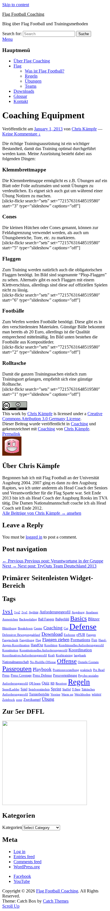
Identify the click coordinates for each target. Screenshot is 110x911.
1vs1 (7, 611)
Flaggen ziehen (55, 639)
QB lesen (35, 683)
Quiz (45, 683)
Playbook (42, 669)
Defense (82, 626)
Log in (19, 851)
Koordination (80, 650)
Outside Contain (88, 662)
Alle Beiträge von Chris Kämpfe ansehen (41, 513)
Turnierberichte (39, 694)
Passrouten (17, 668)
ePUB (80, 634)
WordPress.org (27, 866)
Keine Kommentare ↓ (21, 134)
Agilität (33, 612)
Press (6, 675)
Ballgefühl (62, 619)
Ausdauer (92, 612)
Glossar (20, 96)
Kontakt (21, 101)
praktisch (86, 670)
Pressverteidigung (65, 675)
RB (52, 683)
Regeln (31, 76)
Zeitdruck (8, 699)
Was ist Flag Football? (44, 71)
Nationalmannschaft (15, 662)
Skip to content (15, 4)
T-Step (76, 689)
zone (19, 699)
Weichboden (82, 694)
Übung (48, 699)
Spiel (24, 689)
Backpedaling (28, 619)
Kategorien (12, 827)
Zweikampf (32, 699)
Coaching (79, 423)
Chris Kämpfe (84, 128)
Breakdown (25, 628)
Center (38, 628)
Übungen (33, 81)
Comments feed (27, 861)
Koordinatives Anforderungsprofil (24, 655)
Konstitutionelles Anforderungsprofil (43, 650)
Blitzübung (9, 628)
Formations (80, 640)
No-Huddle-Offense (43, 662)
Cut (66, 628)
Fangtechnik (10, 640)
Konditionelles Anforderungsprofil (81, 645)
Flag (17, 66)
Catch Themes (56, 901)
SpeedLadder (10, 689)
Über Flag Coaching (32, 60)
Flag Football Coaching (23, 14)
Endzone (69, 634)
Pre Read (99, 670)
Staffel (66, 689)
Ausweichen (10, 619)
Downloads (24, 91)
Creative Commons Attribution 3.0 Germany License (52, 416)
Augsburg (78, 612)
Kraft (51, 655)
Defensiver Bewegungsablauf (21, 634)
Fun (94, 640)
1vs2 (17, 612)
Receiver (61, 683)
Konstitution (10, 650)
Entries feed (24, 856)
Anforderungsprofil (55, 612)
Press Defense (42, 675)
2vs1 (24, 612)
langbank (80, 655)
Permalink (11, 433)
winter (96, 694)
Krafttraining (64, 655)
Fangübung (26, 640)
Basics (78, 618)
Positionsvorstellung (66, 670)
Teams (30, 86)
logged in (34, 537)
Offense (67, 660)
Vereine (55, 694)
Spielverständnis (39, 689)
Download (52, 634)
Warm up (67, 694)
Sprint (56, 689)
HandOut (37, 645)
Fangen (91, 634)
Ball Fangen (46, 619)
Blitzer (94, 619)
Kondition (51, 645)
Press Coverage (21, 675)
